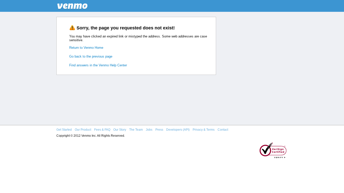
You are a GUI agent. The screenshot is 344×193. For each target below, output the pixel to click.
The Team (136, 129)
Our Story (119, 129)
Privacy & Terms (204, 129)
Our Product (83, 129)
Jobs (149, 129)
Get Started (64, 129)
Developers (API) (178, 129)
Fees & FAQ (102, 129)
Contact (223, 129)
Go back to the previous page (90, 56)
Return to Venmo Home (86, 48)
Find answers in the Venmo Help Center (98, 65)
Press (159, 129)
